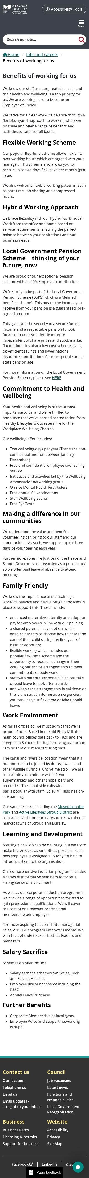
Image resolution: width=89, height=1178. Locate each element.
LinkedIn (49, 1164)
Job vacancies (59, 1080)
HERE (56, 377)
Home (13, 54)
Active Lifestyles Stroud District (45, 812)
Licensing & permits (20, 1136)
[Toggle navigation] (81, 24)
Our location (13, 1080)
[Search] (81, 39)
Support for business (21, 1143)
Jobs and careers (42, 54)
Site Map (54, 1143)
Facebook (20, 1164)
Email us (10, 1094)
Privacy (53, 1136)
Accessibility (57, 1129)
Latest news (57, 1087)
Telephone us (14, 1087)
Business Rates (16, 1129)
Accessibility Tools (66, 9)
